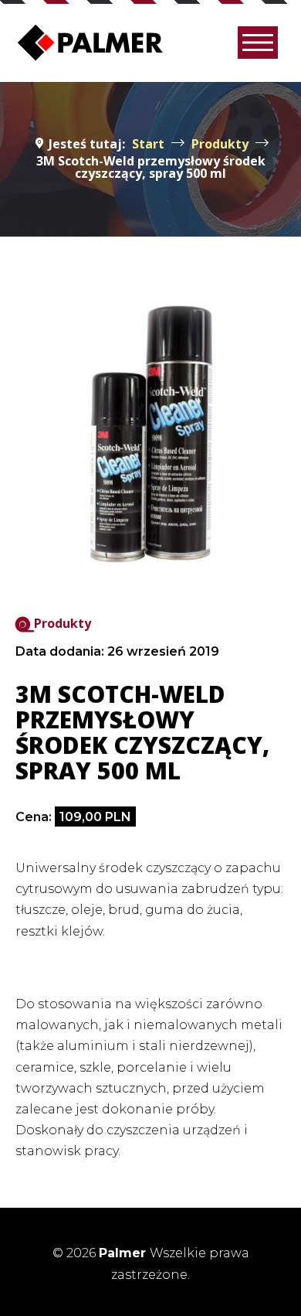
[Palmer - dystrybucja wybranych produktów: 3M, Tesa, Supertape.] (90, 42)
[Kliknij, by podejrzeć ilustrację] (150, 433)
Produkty (62, 623)
